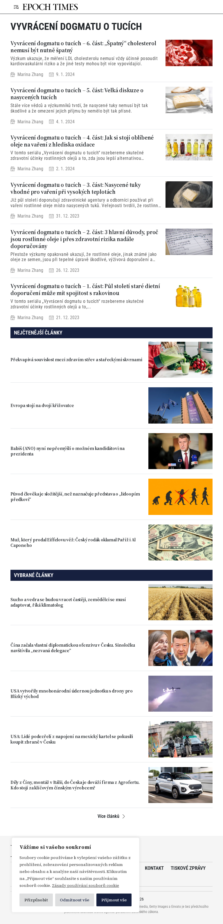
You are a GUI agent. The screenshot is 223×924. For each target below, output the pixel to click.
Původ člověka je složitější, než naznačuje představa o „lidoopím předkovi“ (75, 496)
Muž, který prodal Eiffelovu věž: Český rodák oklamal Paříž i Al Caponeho (72, 542)
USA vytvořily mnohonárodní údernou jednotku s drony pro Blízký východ (71, 693)
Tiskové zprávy (188, 868)
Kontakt (154, 868)
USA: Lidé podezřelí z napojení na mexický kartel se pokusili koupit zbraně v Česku (71, 739)
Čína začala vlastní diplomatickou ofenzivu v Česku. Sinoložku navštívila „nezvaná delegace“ (72, 647)
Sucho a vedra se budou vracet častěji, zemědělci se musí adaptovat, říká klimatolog (68, 602)
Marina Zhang (30, 74)
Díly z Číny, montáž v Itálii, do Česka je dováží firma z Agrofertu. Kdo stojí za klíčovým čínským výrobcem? (75, 785)
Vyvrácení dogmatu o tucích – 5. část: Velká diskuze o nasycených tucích (76, 94)
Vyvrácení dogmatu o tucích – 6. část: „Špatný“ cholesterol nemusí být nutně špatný (83, 47)
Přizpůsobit (36, 900)
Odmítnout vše (74, 900)
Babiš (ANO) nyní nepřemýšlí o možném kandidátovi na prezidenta (67, 451)
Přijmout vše (114, 900)
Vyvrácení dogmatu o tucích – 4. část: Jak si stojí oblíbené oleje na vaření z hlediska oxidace (82, 141)
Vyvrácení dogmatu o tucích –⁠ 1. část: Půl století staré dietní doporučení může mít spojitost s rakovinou (85, 289)
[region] (75, 875)
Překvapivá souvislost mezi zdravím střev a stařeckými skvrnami (76, 359)
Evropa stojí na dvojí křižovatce (42, 405)
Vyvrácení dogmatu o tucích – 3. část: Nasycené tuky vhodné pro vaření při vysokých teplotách (75, 188)
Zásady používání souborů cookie (85, 885)
